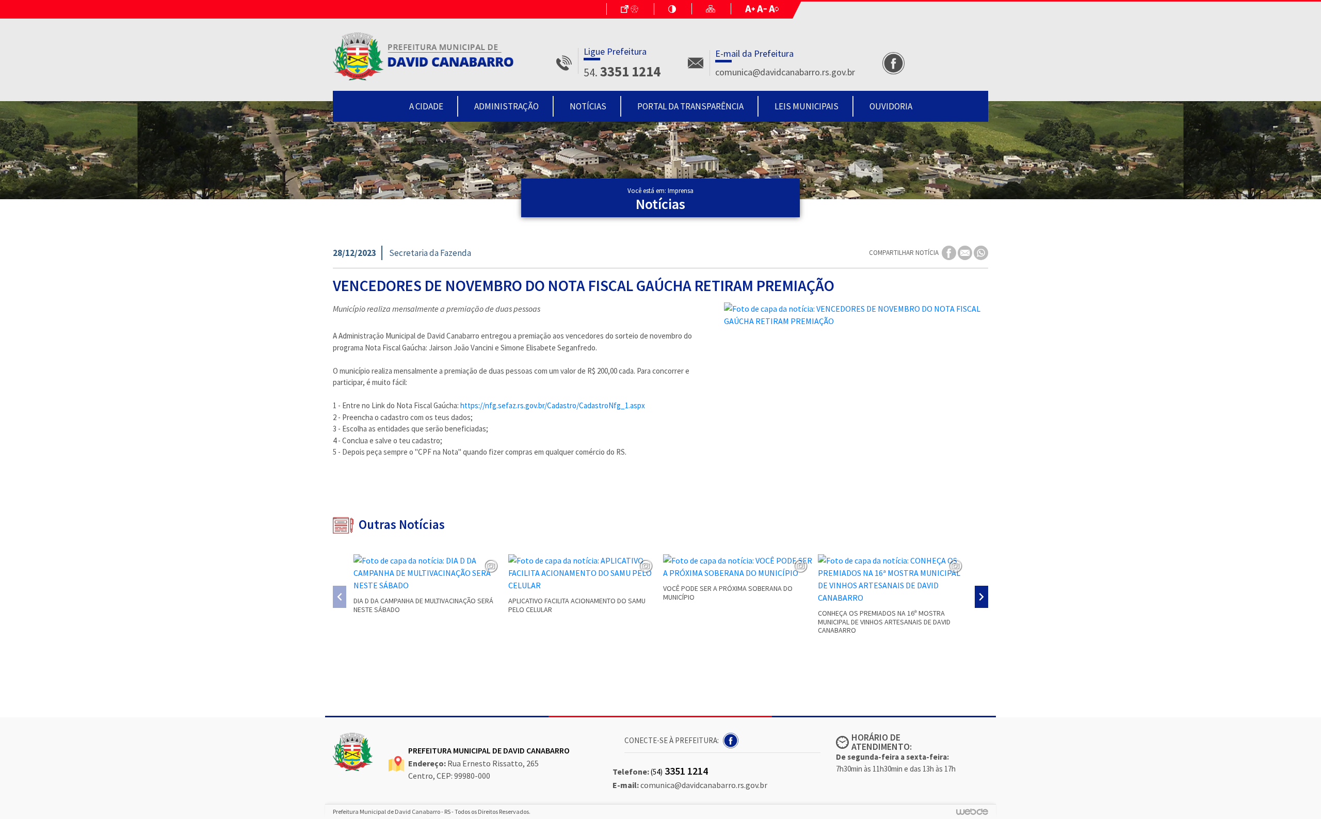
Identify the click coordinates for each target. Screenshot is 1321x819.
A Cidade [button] (426, 106)
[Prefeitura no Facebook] (731, 739)
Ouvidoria (890, 106)
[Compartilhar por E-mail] (966, 252)
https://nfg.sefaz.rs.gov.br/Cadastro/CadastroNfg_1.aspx (552, 405)
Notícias (588, 106)
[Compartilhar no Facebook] (950, 252)
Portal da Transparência (690, 106)
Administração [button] (506, 106)
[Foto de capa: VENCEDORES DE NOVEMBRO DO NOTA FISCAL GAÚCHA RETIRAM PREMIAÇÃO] (856, 314)
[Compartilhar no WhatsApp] (981, 252)
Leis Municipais (807, 106)
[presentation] (339, 597)
